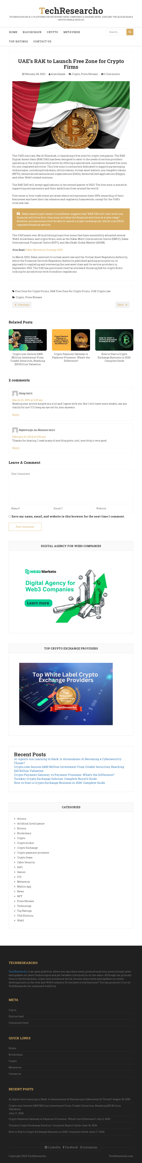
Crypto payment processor (33, 852)
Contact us (42, 41)
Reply (15, 414)
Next (121, 304)
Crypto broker (25, 843)
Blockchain (32, 32)
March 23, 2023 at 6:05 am (27, 400)
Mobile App (24, 886)
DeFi (20, 867)
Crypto (52, 32)
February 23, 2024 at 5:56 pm (29, 436)
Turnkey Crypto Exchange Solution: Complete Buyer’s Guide (55, 779)
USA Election (25, 915)
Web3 (20, 920)
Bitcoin (21, 828)
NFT (20, 896)
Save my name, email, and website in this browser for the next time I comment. (68, 516)
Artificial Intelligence (31, 823)
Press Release (89, 74)
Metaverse (71, 32)
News (20, 891)
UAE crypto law (101, 291)
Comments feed (18, 1022)
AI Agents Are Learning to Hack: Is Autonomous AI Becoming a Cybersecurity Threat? (60, 1099)
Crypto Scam (25, 857)
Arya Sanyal (58, 74)
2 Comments (112, 74)
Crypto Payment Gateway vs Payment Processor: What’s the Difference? (64, 775)
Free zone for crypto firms (32, 291)
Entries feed (16, 1016)
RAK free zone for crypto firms (70, 291)
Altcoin (21, 818)
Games (21, 872)
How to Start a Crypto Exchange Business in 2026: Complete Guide (59, 783)
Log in (12, 1010)
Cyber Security (26, 862)
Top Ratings (18, 41)
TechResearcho (18, 971)
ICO (19, 876)
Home (13, 32)
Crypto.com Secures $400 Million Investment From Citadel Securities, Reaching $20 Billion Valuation (65, 1107)
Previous (23, 304)
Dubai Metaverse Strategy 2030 (44, 249)
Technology (24, 906)
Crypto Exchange (27, 847)
